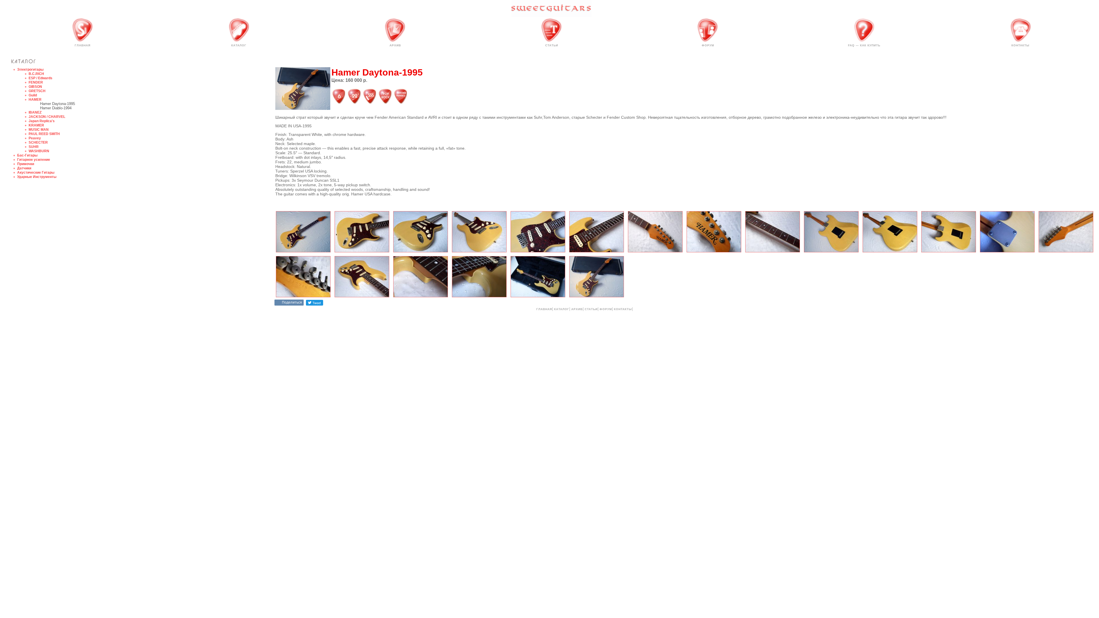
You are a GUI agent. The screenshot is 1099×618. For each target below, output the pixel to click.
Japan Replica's (42, 121)
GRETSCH (37, 91)
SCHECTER (38, 142)
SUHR (34, 147)
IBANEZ (35, 112)
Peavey (35, 138)
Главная (82, 45)
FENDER (36, 82)
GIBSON (35, 87)
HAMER (35, 100)
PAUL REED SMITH (44, 134)
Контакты (1020, 45)
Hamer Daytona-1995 (57, 104)
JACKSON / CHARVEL (47, 117)
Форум (708, 45)
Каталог (238, 45)
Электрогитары (30, 70)
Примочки (25, 164)
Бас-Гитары (27, 155)
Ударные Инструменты (36, 177)
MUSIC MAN (39, 130)
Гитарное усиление (33, 160)
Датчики (24, 168)
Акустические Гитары (35, 173)
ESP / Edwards (40, 78)
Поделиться (292, 302)
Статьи (551, 45)
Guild (33, 95)
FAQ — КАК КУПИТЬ (864, 45)
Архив (395, 45)
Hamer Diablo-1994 (56, 108)
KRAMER (36, 125)
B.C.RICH (36, 74)
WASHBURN (39, 151)
